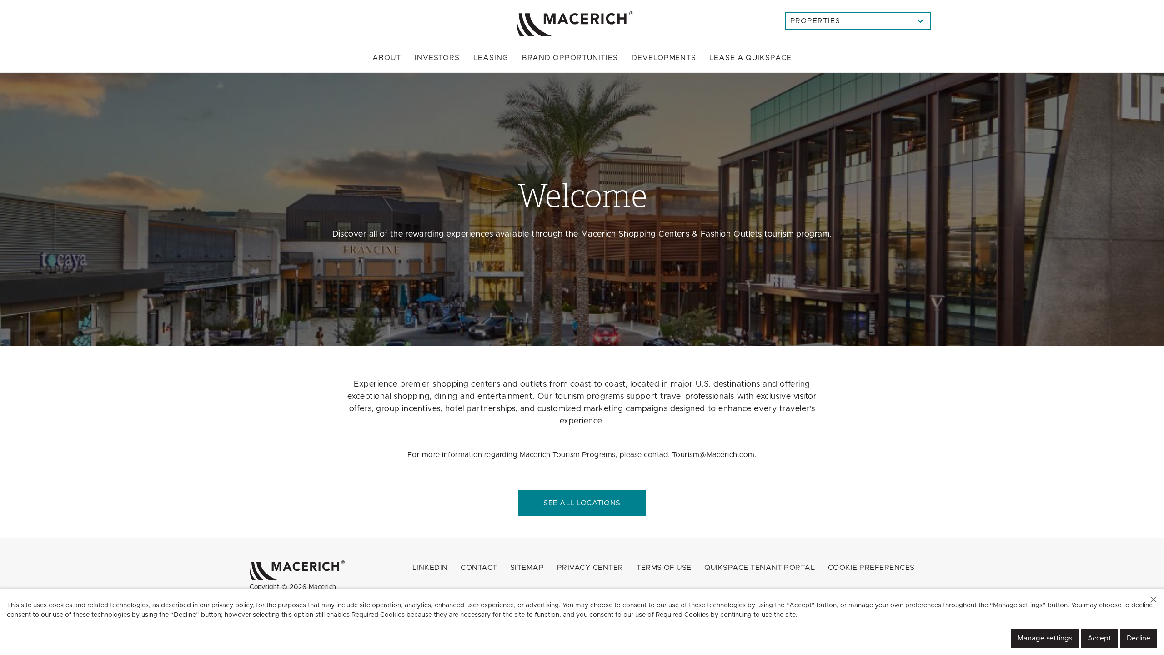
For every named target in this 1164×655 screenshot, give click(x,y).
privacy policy (231, 605)
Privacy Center (590, 567)
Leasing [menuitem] (490, 57)
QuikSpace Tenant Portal (759, 567)
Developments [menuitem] (664, 57)
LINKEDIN (430, 567)
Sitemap (527, 567)
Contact (479, 567)
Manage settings (1045, 638)
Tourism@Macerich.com (713, 454)
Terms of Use (664, 567)
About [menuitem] (386, 57)
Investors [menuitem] (437, 57)
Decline (1138, 638)
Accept (1099, 638)
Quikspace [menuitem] (750, 57)
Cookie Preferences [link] (871, 567)
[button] (1153, 599)
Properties (815, 21)
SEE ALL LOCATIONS (581, 503)
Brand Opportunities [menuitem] (570, 57)
